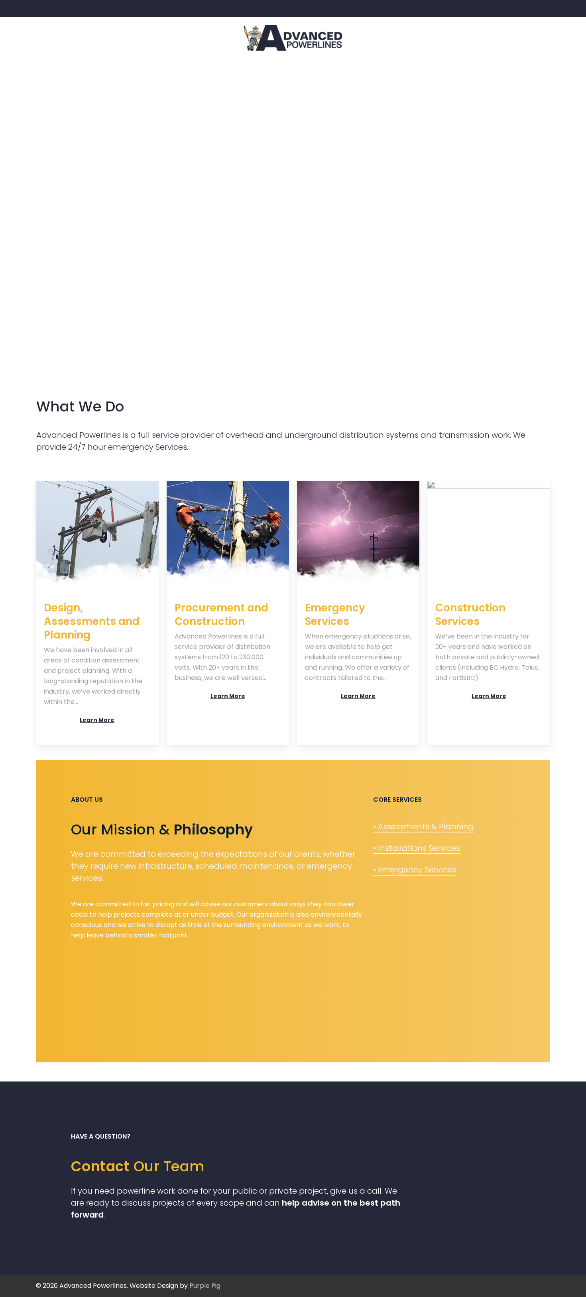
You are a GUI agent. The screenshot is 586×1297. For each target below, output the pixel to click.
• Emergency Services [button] (414, 869)
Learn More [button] (97, 720)
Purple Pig (204, 1285)
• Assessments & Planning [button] (423, 826)
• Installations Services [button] (416, 848)
